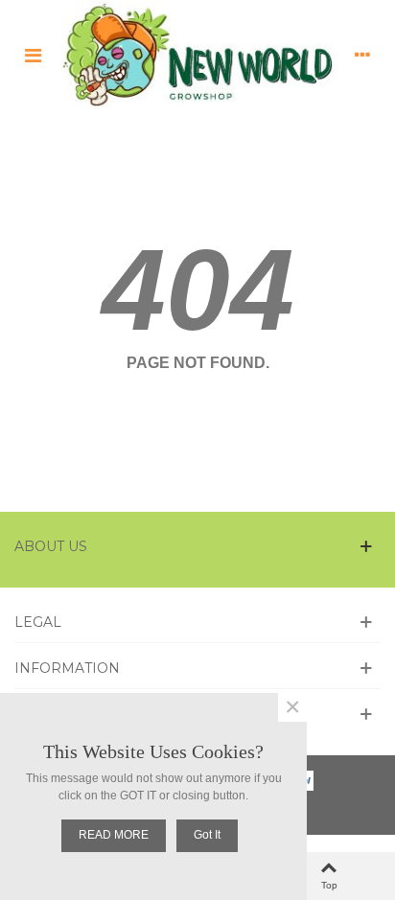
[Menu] (32, 54)
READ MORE (114, 835)
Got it (207, 835)
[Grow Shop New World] (197, 54)
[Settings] (362, 54)
